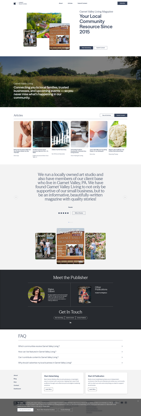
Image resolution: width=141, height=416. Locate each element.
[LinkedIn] (70, 323)
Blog (15, 379)
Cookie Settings (65, 409)
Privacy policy (46, 406)
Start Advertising (86, 47)
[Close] (138, 401)
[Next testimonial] (125, 197)
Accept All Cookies (25, 409)
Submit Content (82, 3)
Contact (16, 385)
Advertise (122, 3)
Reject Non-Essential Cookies (46, 409)
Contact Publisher (81, 317)
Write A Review (79, 209)
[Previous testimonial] (16, 197)
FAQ (15, 382)
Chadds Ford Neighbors (101, 293)
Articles (70, 3)
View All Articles (106, 115)
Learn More (49, 389)
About (61, 3)
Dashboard (17, 389)
